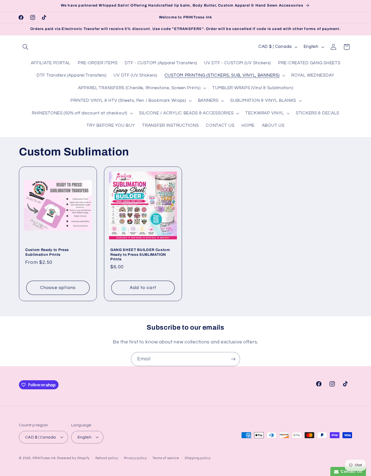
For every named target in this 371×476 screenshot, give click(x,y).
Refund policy (106, 458)
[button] (25, 47)
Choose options (58, 287)
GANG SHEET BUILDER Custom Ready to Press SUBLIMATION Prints (140, 254)
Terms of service (165, 458)
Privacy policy (135, 458)
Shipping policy (197, 458)
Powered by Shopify (73, 458)
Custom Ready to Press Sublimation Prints (47, 252)
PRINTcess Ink (44, 458)
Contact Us (350, 471)
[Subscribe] (233, 359)
